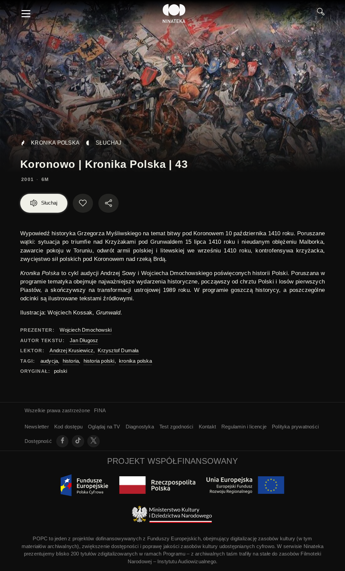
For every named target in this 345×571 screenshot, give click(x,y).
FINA (100, 410)
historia (71, 361)
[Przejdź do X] (93, 441)
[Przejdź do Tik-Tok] (78, 441)
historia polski (99, 361)
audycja (49, 361)
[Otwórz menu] (26, 13)
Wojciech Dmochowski (86, 330)
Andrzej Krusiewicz (71, 350)
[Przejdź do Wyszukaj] (321, 13)
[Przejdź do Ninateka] (174, 13)
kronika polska (135, 361)
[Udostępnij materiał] (108, 203)
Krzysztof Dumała (118, 350)
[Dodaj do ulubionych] (83, 203)
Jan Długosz (84, 340)
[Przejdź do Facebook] (62, 441)
